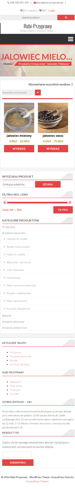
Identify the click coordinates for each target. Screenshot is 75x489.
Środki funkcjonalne (18, 246)
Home (7, 63)
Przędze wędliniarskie (19, 293)
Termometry (14, 277)
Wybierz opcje (19, 149)
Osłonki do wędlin (17, 238)
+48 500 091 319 (19, 2)
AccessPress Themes (37, 481)
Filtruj (63, 209)
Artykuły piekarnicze (14, 327)
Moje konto (16, 385)
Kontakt (14, 393)
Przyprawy (8, 227)
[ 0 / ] (30, 10)
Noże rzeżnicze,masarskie (21, 285)
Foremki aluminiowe (18, 308)
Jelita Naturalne (15, 269)
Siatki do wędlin (16, 254)
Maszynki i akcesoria (19, 262)
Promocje (15, 389)
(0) (44, 10)
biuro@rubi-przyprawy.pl (49, 2)
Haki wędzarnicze (17, 300)
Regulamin (15, 381)
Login (51, 10)
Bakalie (6, 315)
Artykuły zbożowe (13, 321)
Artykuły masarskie (13, 233)
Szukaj (48, 184)
